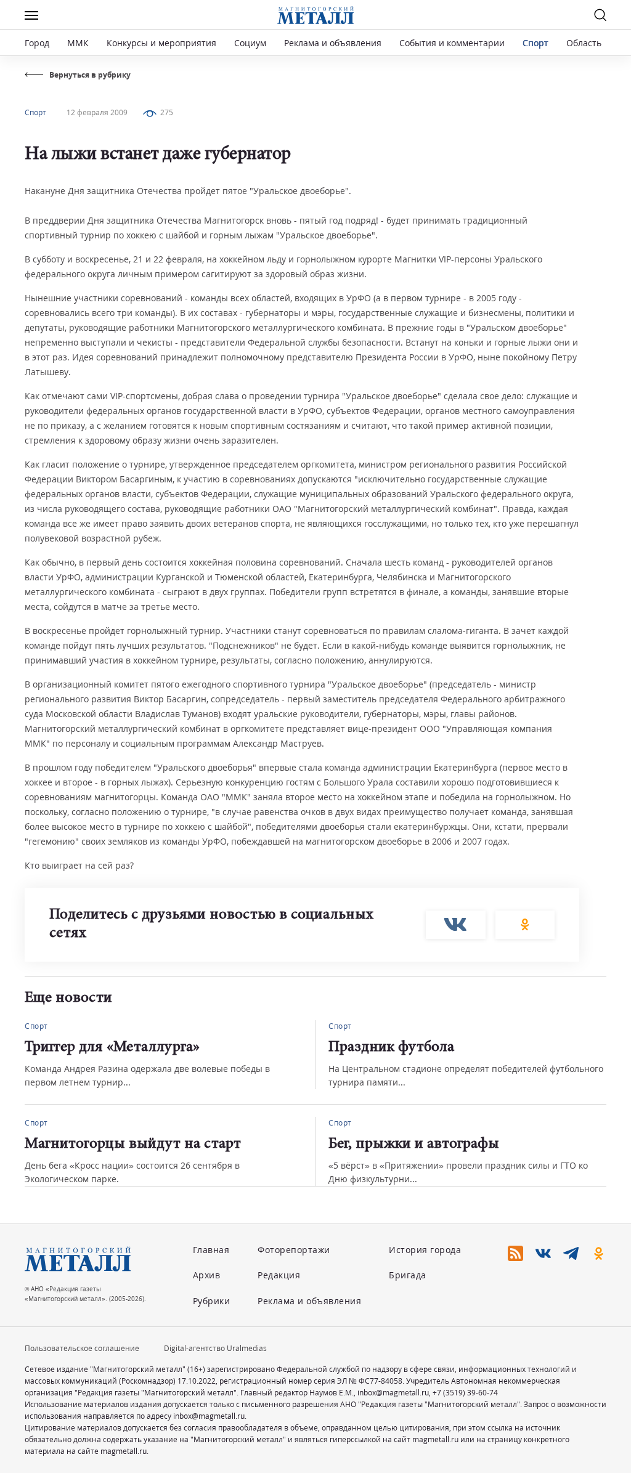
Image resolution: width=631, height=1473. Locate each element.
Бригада (407, 1275)
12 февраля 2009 (97, 112)
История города (425, 1250)
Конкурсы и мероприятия (163, 43)
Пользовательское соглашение (82, 1348)
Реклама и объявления (332, 43)
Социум (250, 43)
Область (583, 43)
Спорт (535, 43)
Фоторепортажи (294, 1250)
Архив (207, 1275)
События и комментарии (452, 43)
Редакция (279, 1275)
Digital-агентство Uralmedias (215, 1348)
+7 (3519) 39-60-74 (465, 1392)
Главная (211, 1250)
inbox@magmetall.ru (393, 1392)
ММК (78, 43)
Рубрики (211, 1301)
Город (37, 43)
